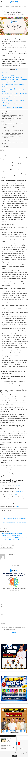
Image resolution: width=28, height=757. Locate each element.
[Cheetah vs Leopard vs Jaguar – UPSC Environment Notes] (3, 747)
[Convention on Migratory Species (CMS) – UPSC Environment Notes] (3, 740)
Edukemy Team (12, 14)
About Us (20, 748)
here (16, 494)
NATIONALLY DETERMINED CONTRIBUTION (13, 74)
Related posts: (7, 146)
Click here (17, 485)
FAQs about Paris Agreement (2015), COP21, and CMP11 (14, 79)
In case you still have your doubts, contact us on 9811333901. (12, 143)
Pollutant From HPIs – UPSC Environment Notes (13, 516)
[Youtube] (19, 743)
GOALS (4, 72)
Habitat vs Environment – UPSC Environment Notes (15, 537)
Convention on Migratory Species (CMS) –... (11, 740)
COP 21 (2, 545)
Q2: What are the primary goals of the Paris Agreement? (12, 127)
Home (1, 6)
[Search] (26, 2)
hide (16, 69)
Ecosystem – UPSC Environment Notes (11, 539)
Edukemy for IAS (18, 491)
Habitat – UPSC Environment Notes (11, 535)
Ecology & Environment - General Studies (13, 6)
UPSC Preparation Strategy (6, 547)
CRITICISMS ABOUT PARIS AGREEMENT (12, 77)
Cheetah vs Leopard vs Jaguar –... (11, 747)
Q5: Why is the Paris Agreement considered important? (12, 137)
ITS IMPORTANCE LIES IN (9, 75)
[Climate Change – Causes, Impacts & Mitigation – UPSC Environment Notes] (14, 577)
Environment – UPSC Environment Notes (12, 533)
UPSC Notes (12, 545)
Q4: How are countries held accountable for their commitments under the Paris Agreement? (13, 134)
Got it (14, 755)
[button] (1, 581)
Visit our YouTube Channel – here (13, 107)
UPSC (6, 545)
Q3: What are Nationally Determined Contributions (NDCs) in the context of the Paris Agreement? (13, 90)
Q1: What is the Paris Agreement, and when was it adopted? (13, 124)
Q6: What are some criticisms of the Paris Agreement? (12, 140)
